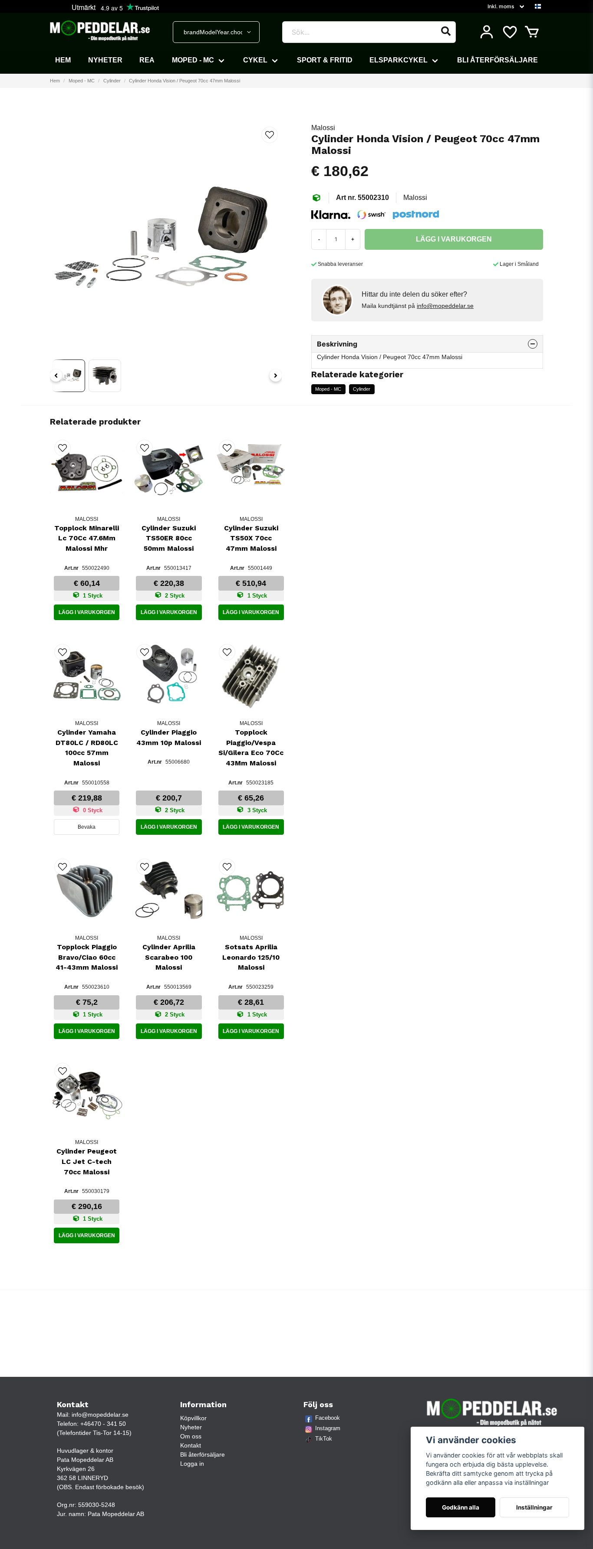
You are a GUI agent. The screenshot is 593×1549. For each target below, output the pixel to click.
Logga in (192, 1463)
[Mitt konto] (486, 32)
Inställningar (534, 1507)
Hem (63, 60)
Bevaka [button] (87, 827)
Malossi (323, 127)
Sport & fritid (325, 60)
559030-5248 (96, 1504)
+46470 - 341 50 (103, 1423)
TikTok (323, 1438)
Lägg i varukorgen (87, 612)
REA (147, 60)
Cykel (255, 60)
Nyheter (105, 60)
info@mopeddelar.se (445, 305)
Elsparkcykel (398, 60)
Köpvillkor (193, 1418)
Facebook (327, 1418)
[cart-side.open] (532, 32)
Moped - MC (193, 60)
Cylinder (112, 80)
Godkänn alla (460, 1507)
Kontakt (190, 1445)
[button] (538, 6)
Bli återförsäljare (497, 60)
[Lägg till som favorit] (509, 32)
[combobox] (216, 32)
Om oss (190, 1436)
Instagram (327, 1428)
